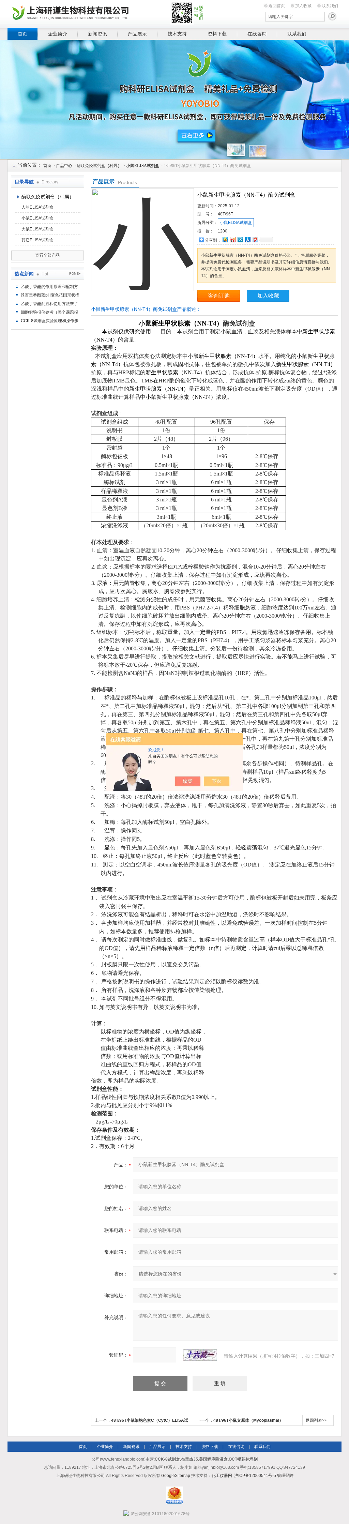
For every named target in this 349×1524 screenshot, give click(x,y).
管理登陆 (285, 1475)
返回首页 (277, 5)
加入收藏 (303, 5)
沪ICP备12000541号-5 (255, 1475)
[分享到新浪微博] (232, 239)
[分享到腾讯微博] (240, 239)
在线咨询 (257, 33)
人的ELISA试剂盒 (37, 207)
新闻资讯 (97, 33)
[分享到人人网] (247, 239)
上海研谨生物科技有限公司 (113, 13)
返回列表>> (316, 1420)
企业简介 (57, 33)
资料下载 (217, 33)
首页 (22, 33)
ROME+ (74, 273)
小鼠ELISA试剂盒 (37, 218)
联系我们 (330, 5)
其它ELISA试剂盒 (37, 240)
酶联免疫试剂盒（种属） (99, 165)
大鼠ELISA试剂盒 (37, 229)
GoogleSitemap (175, 1475)
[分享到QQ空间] (225, 239)
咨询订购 (219, 296)
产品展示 (137, 33)
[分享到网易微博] (255, 239)
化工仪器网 (222, 1475)
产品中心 (64, 165)
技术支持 (177, 33)
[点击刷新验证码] (200, 1355)
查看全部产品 (47, 255)
